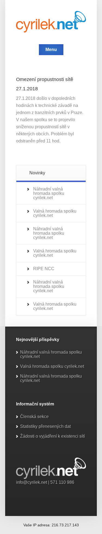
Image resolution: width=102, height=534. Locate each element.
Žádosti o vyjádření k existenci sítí (52, 436)
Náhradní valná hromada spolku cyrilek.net (48, 193)
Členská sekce (34, 416)
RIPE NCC (43, 268)
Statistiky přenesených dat (45, 426)
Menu (51, 49)
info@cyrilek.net (31, 482)
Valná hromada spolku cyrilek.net (54, 213)
